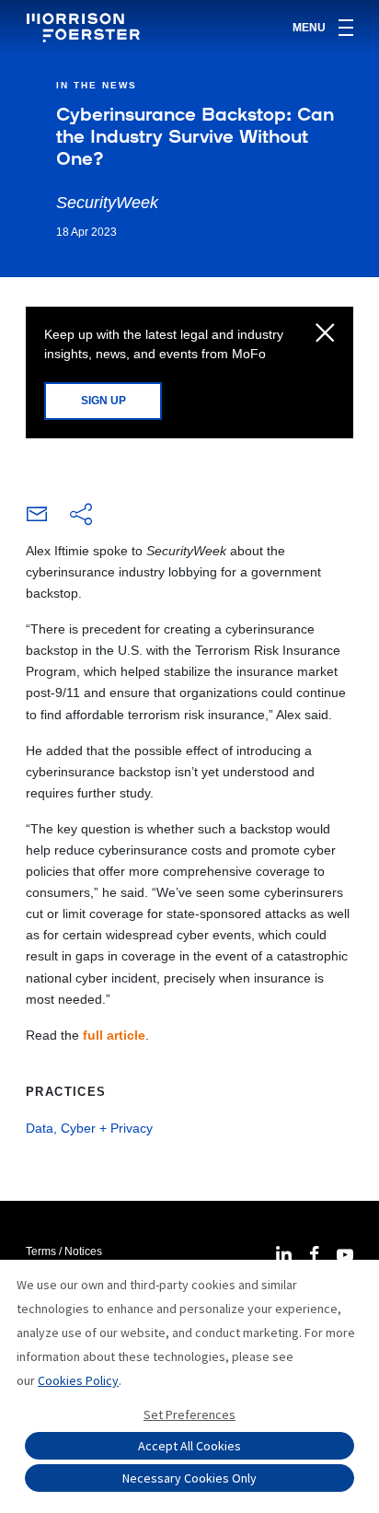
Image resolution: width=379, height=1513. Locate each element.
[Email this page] (37, 518)
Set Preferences (189, 1414)
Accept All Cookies (189, 1445)
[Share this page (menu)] (81, 516)
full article (114, 1035)
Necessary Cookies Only (189, 1478)
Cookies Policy (78, 1380)
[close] (325, 334)
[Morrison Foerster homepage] (86, 27)
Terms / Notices (64, 1251)
